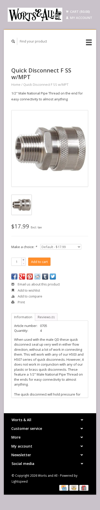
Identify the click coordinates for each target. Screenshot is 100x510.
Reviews (46, 317)
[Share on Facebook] (14, 276)
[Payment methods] (64, 487)
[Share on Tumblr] (45, 276)
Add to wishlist (28, 290)
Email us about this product (38, 284)
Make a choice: (24, 247)
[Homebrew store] (35, 15)
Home (16, 84)
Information (23, 317)
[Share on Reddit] (37, 276)
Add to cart (39, 261)
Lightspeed (20, 481)
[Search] (13, 41)
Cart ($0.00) (79, 11)
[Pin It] (30, 276)
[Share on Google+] (22, 276)
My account (80, 17)
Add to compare (29, 296)
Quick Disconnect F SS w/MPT (45, 84)
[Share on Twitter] (53, 276)
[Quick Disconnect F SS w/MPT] (50, 148)
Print (21, 302)
